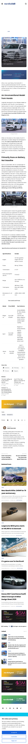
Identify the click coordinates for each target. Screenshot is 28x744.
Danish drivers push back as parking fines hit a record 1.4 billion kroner (17, 663)
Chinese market (20, 102)
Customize (14, 736)
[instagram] (10, 708)
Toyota (17, 172)
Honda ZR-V (10, 414)
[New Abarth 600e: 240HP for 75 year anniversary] (14, 476)
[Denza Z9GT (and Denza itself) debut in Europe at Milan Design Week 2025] (14, 579)
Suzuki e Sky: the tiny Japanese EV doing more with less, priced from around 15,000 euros (17, 646)
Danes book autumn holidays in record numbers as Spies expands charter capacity (17, 655)
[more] (24, 420)
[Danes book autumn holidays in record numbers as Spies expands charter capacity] (4, 653)
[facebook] (7, 420)
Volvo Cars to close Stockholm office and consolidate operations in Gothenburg (17, 638)
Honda (3, 414)
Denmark (15, 108)
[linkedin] (18, 420)
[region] (14, 730)
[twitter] (11, 420)
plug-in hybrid (16, 228)
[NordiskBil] (13, 4)
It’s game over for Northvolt (12, 561)
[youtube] (17, 708)
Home (5, 31)
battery (20, 180)
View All (25, 631)
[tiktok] (20, 708)
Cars (8, 31)
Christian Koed (8, 45)
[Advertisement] (14, 22)
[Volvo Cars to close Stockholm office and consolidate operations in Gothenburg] (4, 636)
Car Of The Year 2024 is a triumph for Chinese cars (19, 380)
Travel (9, 651)
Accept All (14, 732)
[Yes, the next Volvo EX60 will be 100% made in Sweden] (12, 626)
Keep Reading (19, 500)
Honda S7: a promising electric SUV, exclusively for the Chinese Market (6, 390)
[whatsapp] (22, 420)
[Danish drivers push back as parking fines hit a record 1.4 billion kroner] (4, 661)
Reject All (14, 741)
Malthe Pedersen (5, 500)
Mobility (10, 659)
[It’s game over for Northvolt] (14, 547)
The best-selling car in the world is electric (6, 380)
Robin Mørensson (5, 568)
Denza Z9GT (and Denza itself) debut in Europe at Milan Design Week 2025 (13, 596)
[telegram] (15, 420)
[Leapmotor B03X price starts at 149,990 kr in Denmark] (14, 511)
